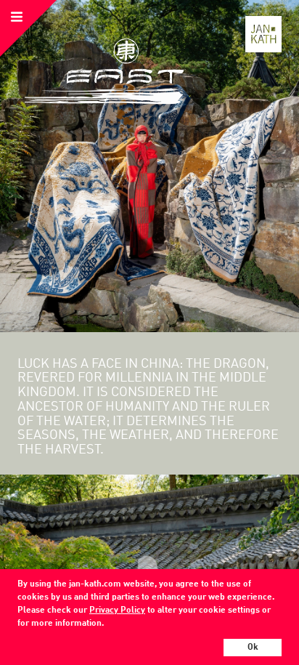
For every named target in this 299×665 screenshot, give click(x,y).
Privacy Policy (117, 610)
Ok (252, 647)
